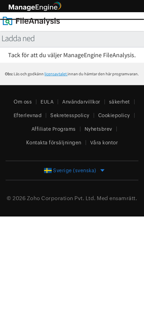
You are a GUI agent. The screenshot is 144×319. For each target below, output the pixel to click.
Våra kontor (104, 142)
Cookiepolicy (114, 115)
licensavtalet (55, 73)
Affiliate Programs (53, 129)
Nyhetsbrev (98, 129)
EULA (47, 101)
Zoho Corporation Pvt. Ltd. (61, 198)
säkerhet (119, 101)
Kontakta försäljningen (53, 142)
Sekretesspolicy (69, 115)
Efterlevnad (28, 115)
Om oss (23, 101)
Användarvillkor (81, 101)
